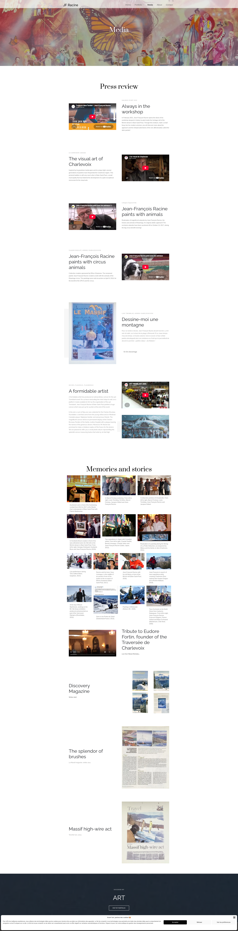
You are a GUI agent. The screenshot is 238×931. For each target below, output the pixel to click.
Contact (169, 5)
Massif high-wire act (90, 829)
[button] (234, 917)
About (159, 5)
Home (128, 5)
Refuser (199, 922)
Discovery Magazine (79, 688)
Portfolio (138, 5)
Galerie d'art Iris (129, 100)
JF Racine (70, 5)
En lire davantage (130, 352)
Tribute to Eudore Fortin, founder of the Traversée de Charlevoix (144, 640)
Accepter (175, 922)
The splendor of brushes (86, 753)
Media (150, 5)
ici (111, 923)
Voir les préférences (223, 922)
